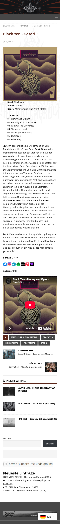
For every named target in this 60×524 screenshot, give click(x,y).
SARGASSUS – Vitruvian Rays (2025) (36, 403)
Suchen (7, 438)
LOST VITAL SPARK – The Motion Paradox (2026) (27, 477)
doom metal (11, 343)
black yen (48, 337)
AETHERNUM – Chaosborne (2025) (20, 487)
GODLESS (8, 483)
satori (44, 343)
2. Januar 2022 (12, 41)
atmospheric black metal (24, 337)
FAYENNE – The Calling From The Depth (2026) (26, 480)
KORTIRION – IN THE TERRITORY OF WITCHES (36, 389)
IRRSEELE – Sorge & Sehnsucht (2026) (37, 418)
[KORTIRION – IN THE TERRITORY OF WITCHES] (9, 391)
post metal (29, 343)
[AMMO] (30, 12)
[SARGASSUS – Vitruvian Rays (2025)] (9, 406)
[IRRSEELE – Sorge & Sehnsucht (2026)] (9, 422)
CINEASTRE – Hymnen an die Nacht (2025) (24, 490)
